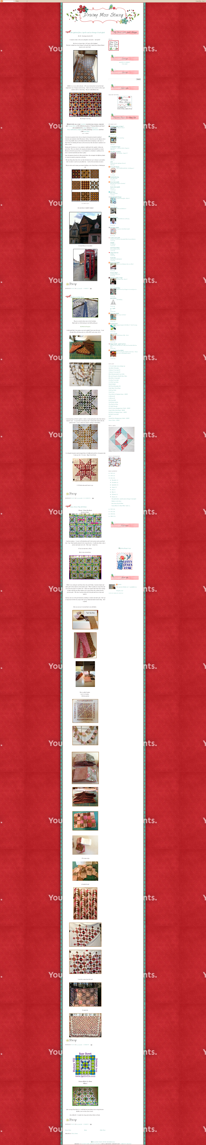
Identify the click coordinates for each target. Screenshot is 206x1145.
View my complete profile (116, 593)
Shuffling (112, 254)
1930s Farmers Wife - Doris (123, 335)
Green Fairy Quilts (114, 182)
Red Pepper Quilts (114, 227)
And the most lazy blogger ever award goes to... (127, 289)
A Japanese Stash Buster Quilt (123, 229)
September (114, 485)
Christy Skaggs (126, 1144)
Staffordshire (73, 129)
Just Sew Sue (113, 136)
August (113, 487)
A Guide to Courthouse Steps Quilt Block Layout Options (123, 239)
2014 (111, 475)
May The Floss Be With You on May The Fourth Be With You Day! (123, 345)
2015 (111, 473)
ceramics (83, 124)
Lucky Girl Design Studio (91, 1144)
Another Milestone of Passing (123, 218)
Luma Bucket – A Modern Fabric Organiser (119, 148)
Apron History (113, 207)
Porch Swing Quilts (115, 262)
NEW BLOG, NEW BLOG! (116, 259)
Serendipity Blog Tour (115, 274)
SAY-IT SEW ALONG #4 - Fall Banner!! (125, 168)
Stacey (119, 584)
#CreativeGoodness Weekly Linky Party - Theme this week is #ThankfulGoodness (127, 352)
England (80, 129)
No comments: (87, 498)
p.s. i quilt (112, 308)
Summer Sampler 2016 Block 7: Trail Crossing (127, 325)
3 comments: (86, 1044)
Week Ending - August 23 (122, 153)
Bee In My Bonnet (114, 167)
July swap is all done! (121, 314)
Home (85, 1130)
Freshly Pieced (113, 323)
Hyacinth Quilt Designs (116, 197)
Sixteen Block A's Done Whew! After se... (121, 505)
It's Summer (113, 244)
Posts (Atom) (75, 1133)
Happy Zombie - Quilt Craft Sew (118, 344)
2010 (111, 514)
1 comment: (86, 288)
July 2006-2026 (113, 178)
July (113, 489)
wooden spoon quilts (115, 238)
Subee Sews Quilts (114, 313)
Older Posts (102, 1130)
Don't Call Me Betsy (115, 288)
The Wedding (119, 299)
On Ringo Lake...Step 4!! (122, 279)
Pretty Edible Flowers (115, 249)
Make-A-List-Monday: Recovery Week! (125, 264)
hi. (110, 309)
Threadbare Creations (115, 152)
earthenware (95, 129)
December (114, 480)
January (114, 496)
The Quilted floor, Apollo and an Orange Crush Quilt (87, 32)
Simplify (112, 243)
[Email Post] (90, 288)
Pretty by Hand (113, 273)
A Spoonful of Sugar (115, 147)
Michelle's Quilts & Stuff (116, 278)
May (113, 492)
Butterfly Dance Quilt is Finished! (117, 183)
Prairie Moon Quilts (115, 187)
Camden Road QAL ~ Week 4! (123, 198)
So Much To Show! (121, 127)
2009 (111, 516)
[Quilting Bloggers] (125, 548)
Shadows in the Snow (77, 297)
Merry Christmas (114, 193)
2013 (111, 478)
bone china (86, 131)
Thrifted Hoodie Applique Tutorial (118, 163)
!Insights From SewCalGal (116, 350)
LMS (111, 162)
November (114, 482)
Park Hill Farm (114, 217)
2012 (111, 509)
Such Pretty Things (115, 248)
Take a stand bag (120, 138)
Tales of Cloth (113, 334)
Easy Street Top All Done (78, 507)
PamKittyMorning (114, 177)
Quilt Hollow (113, 298)
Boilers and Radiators (121, 208)
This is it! (112, 188)
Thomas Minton (72, 126)
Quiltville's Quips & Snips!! (117, 126)
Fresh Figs (113, 257)
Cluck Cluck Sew (114, 252)
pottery (84, 127)
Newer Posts (68, 1130)
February (114, 494)
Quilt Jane (112, 192)
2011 (111, 511)
